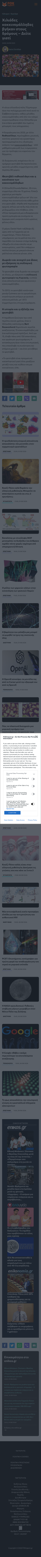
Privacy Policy (32, 820)
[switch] (33, 779)
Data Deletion (8, 820)
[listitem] (20, 774)
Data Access (20, 820)
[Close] (37, 737)
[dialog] (20, 778)
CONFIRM (12, 813)
